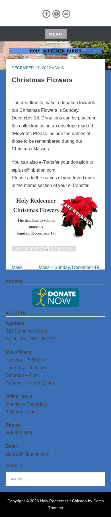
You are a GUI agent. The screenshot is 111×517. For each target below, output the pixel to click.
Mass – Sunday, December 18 (69, 267)
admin (58, 68)
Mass (17, 267)
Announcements (29, 249)
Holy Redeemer (54, 501)
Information (62, 249)
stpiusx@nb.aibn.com (27, 454)
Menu (55, 34)
